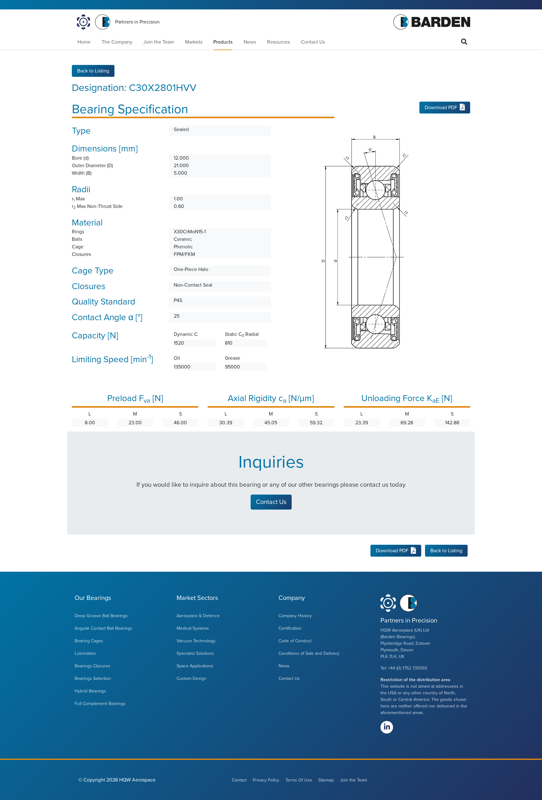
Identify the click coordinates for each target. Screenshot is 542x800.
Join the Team (158, 42)
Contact (239, 780)
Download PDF (441, 107)
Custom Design (191, 678)
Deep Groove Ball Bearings (101, 615)
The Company (117, 42)
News (250, 42)
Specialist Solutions (195, 653)
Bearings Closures (92, 666)
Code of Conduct (295, 641)
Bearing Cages (89, 641)
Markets (193, 42)
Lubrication (85, 653)
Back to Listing (93, 71)
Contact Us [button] (271, 502)
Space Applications (195, 666)
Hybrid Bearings (90, 691)
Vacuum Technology (196, 641)
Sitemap (326, 780)
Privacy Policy (266, 780)
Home (84, 42)
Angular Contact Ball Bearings (103, 628)
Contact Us (313, 42)
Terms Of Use (298, 780)
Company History (295, 615)
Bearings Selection (93, 678)
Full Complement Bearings (100, 703)
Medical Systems (193, 628)
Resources (278, 42)
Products (222, 42)
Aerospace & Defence (198, 615)
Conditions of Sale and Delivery (309, 653)
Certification (290, 628)
